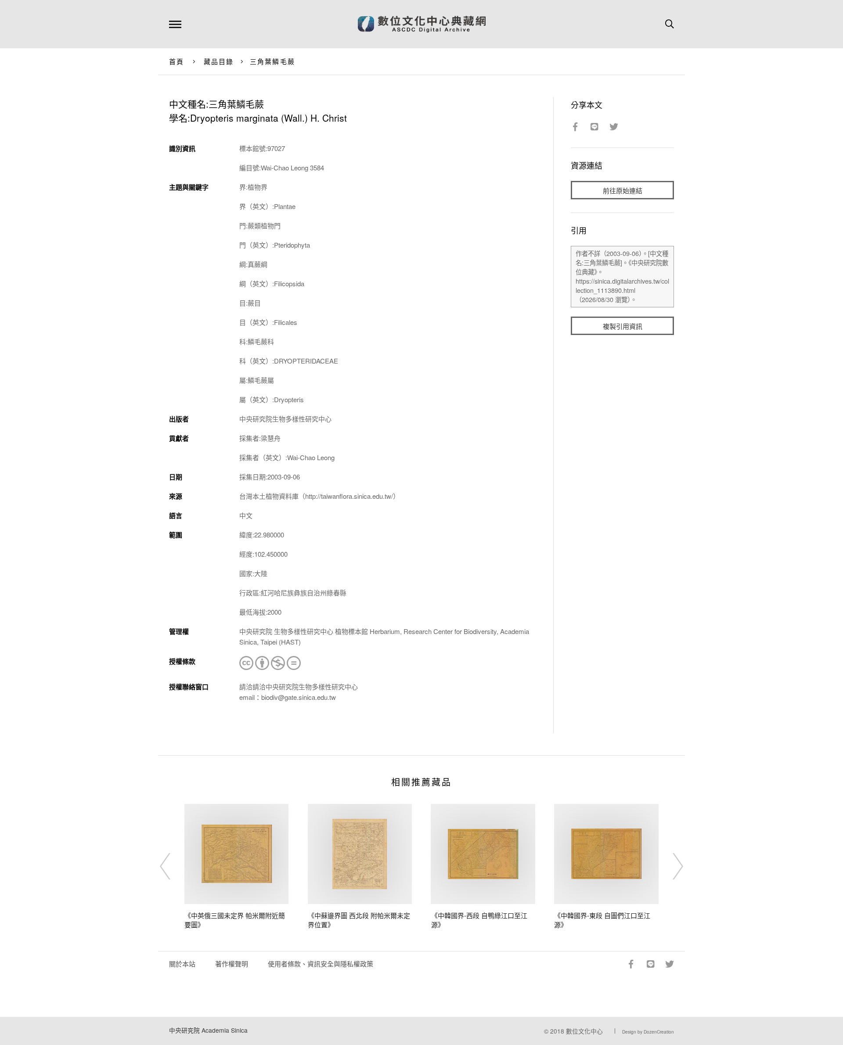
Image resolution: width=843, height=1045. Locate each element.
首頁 (176, 61)
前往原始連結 (622, 190)
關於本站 (182, 963)
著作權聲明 (231, 963)
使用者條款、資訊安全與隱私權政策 (320, 963)
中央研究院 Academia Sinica (208, 1030)
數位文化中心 (584, 1031)
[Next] (670, 866)
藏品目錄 (219, 61)
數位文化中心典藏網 (422, 24)
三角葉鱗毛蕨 (272, 61)
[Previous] (173, 866)
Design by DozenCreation (648, 1032)
